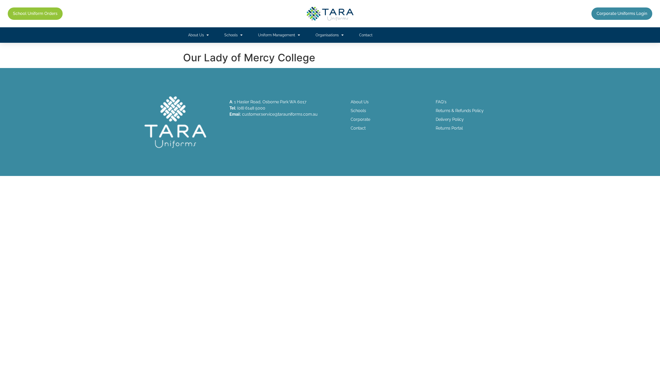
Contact (366, 35)
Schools (231, 35)
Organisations (327, 35)
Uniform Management (276, 35)
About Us (196, 35)
